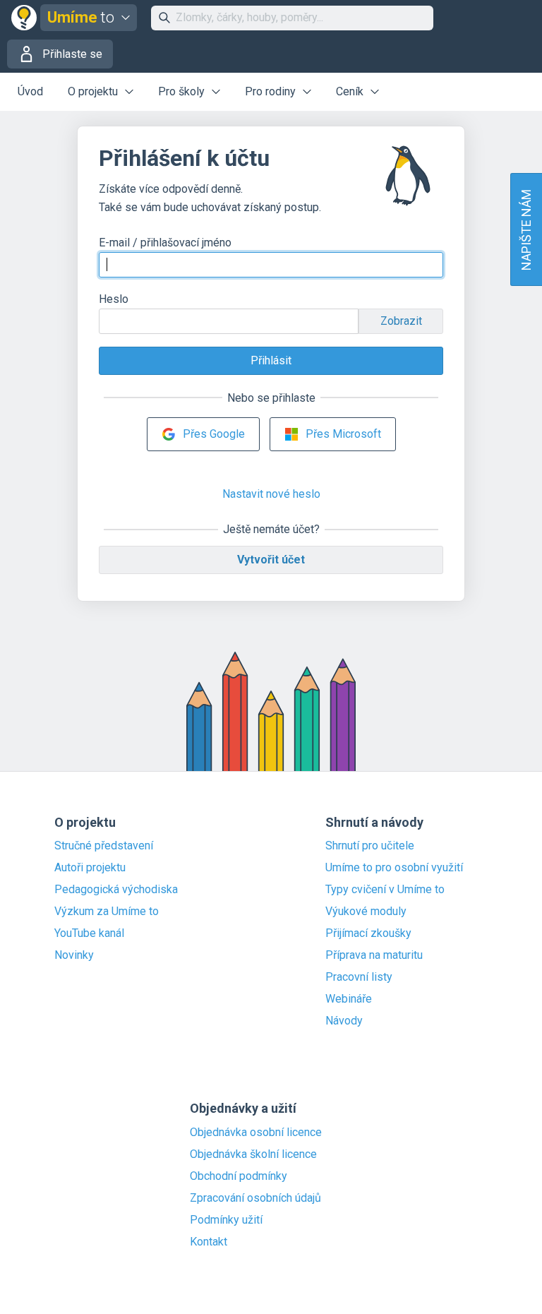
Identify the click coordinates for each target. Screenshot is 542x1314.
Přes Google (214, 434)
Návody (344, 1021)
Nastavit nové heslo (271, 494)
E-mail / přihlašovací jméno (165, 242)
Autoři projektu (90, 867)
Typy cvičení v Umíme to (385, 889)
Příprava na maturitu (374, 955)
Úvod (30, 91)
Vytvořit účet (271, 559)
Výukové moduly (365, 911)
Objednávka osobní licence (256, 1132)
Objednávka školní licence (253, 1154)
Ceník (349, 91)
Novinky (74, 955)
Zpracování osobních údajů (255, 1198)
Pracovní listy (358, 977)
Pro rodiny (270, 91)
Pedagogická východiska (116, 889)
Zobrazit (401, 321)
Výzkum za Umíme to (106, 911)
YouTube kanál (89, 933)
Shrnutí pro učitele (369, 846)
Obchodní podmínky (238, 1176)
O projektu (93, 91)
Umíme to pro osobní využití (394, 867)
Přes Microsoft (343, 434)
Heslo (113, 299)
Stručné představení (103, 846)
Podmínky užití (226, 1220)
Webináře (348, 999)
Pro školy (181, 91)
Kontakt (208, 1242)
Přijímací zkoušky (368, 933)
